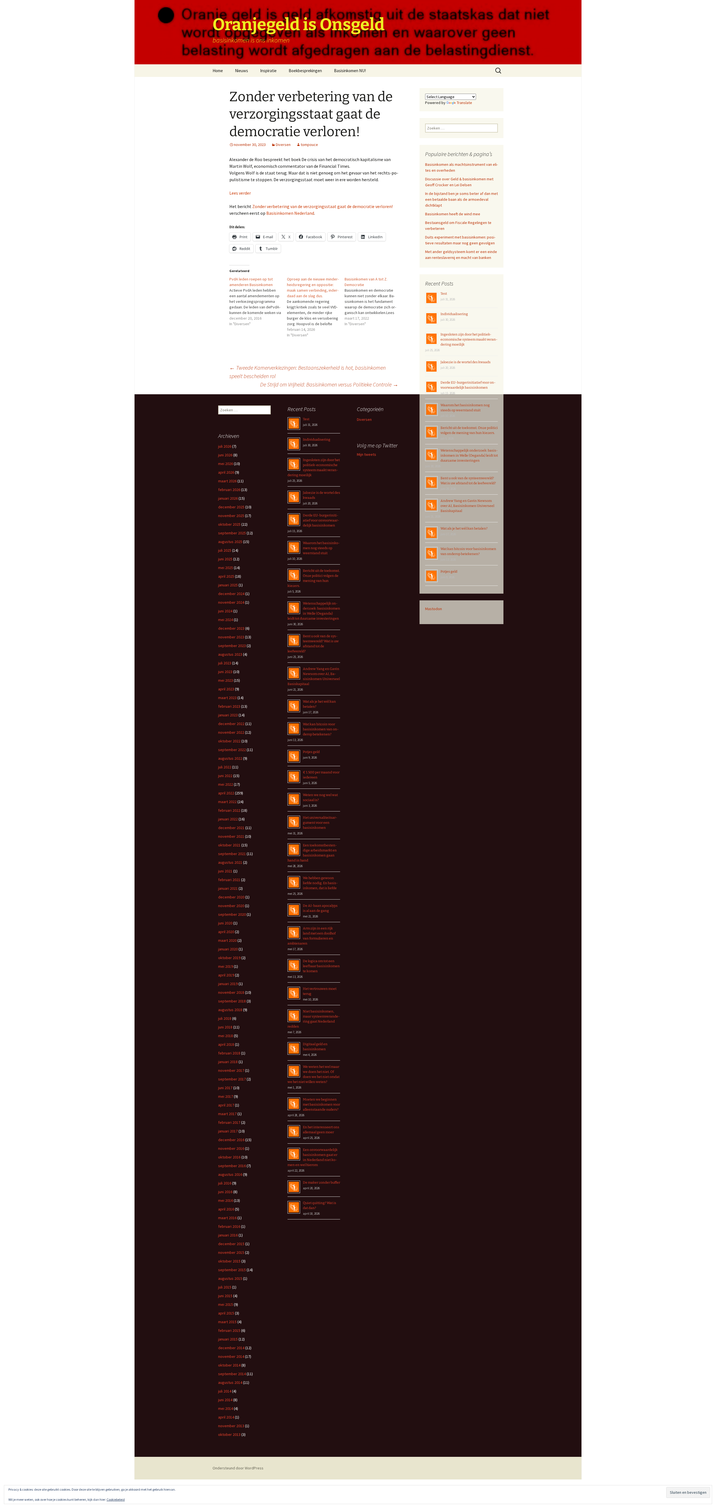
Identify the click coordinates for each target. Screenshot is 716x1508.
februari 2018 (229, 1053)
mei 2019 (225, 966)
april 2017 (226, 1105)
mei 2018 (225, 1035)
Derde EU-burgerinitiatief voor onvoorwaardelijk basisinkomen (321, 520)
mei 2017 (225, 1096)
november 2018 (231, 992)
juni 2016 (225, 1191)
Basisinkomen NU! (350, 70)
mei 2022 (225, 784)
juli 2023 (224, 662)
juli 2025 (224, 550)
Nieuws (241, 70)
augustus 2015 (230, 1278)
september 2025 (232, 532)
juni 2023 (225, 671)
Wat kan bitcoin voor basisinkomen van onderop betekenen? (321, 729)
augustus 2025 (230, 541)
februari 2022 (229, 810)
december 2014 (231, 1347)
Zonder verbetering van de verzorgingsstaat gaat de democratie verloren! (322, 206)
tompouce (309, 144)
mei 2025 (225, 567)
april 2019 (226, 975)
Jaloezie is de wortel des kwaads (466, 362)
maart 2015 (227, 1321)
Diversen (283, 144)
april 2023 (226, 689)
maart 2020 (227, 940)
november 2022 (231, 732)
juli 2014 (224, 1391)
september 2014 (232, 1373)
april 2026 (226, 472)
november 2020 (231, 905)
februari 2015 (229, 1330)
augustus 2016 (230, 1174)
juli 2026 (224, 446)
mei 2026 (225, 463)
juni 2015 (225, 1295)
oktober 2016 (229, 1157)
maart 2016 (227, 1217)
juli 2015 (224, 1287)
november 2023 (231, 636)
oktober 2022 (229, 741)
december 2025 (231, 506)
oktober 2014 (229, 1365)
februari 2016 (229, 1226)
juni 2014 (225, 1399)
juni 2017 (225, 1087)
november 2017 (231, 1070)
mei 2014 (225, 1408)
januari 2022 (228, 819)
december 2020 (231, 897)
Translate (464, 102)
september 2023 (232, 645)
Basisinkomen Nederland (290, 213)
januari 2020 (228, 949)
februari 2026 (229, 489)
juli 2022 (224, 767)
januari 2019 (228, 983)
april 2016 (226, 1209)
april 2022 (226, 793)
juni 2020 (225, 923)
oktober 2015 (229, 1261)
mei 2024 (225, 619)
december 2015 (231, 1243)
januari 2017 (228, 1131)
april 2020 (226, 931)
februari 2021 (229, 879)
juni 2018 (225, 1027)
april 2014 (226, 1417)
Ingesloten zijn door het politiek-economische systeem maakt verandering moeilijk (469, 339)
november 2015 (231, 1252)
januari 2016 (228, 1235)
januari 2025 (228, 584)
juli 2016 (224, 1183)
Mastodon (433, 608)
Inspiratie (268, 70)
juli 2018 (224, 1018)
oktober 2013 (229, 1434)
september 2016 (232, 1165)
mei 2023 (225, 680)
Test (444, 294)
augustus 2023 (230, 654)
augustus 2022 (230, 758)
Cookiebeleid (116, 1499)
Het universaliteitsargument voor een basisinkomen (320, 823)
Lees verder (240, 193)
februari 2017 (229, 1122)
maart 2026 (227, 480)
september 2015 (232, 1269)
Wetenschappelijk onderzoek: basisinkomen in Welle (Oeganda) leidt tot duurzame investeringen (469, 455)
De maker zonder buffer (321, 1182)
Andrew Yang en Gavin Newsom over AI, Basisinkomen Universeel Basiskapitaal (467, 506)
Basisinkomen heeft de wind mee (452, 213)
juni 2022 (225, 775)
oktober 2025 (229, 524)
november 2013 (231, 1425)
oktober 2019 (229, 957)
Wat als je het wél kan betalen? (464, 528)
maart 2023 (227, 697)
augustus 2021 (230, 862)
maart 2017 (227, 1113)
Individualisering (454, 314)
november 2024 (231, 602)
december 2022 (231, 723)
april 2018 (226, 1044)
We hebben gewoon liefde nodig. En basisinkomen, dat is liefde (320, 883)
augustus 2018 (230, 1009)
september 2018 (232, 1001)
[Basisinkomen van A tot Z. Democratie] (373, 301)
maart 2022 (227, 801)
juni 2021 (225, 871)
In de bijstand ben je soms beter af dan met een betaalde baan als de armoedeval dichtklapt (461, 199)
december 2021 (231, 827)
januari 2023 (228, 715)
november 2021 (231, 836)
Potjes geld (449, 572)
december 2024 (231, 593)
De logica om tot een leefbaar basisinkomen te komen (321, 966)
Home (218, 70)
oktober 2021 (229, 845)
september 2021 (232, 853)
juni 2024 (225, 610)
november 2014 (231, 1356)
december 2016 (231, 1139)
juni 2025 (225, 558)
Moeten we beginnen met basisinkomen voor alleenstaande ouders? (321, 1104)
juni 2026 (225, 454)
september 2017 (232, 1079)
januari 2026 (228, 498)
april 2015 (226, 1313)
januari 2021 (228, 888)
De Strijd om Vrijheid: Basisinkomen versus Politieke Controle (329, 384)
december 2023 (231, 628)
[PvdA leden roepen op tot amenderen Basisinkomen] (258, 301)
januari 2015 (228, 1339)
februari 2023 (229, 706)
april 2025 (226, 576)
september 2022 (232, 749)
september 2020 (232, 914)
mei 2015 (225, 1304)
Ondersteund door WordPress (238, 1468)
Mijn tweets (366, 454)
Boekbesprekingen (305, 70)
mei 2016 (225, 1200)
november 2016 (231, 1148)
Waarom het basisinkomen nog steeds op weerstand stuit (321, 548)
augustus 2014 (230, 1382)
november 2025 (231, 515)
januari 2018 (228, 1061)
